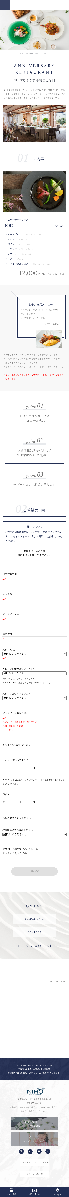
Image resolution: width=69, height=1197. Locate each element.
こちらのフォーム (20, 536)
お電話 (39, 536)
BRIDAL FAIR (34, 918)
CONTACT (35, 932)
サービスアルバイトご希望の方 (34, 1162)
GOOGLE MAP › (58, 981)
